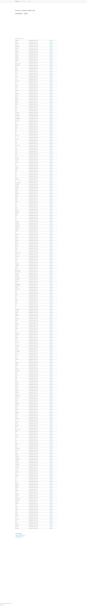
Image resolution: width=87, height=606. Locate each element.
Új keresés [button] (25, 13)
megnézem (51, 40)
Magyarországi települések (20, 536)
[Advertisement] (33, 6)
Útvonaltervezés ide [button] (18, 13)
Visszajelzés (29, 1)
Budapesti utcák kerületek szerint (21, 535)
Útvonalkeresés (23, 1)
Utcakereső (17, 1)
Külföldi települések (19, 537)
